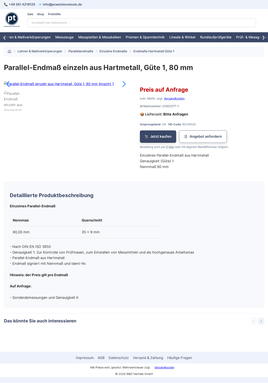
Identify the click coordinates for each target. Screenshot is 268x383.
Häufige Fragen (179, 358)
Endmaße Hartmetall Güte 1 (153, 51)
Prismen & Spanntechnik (145, 37)
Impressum (85, 358)
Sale (30, 14)
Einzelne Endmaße (113, 51)
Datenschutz (118, 358)
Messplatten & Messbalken (99, 37)
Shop (40, 14)
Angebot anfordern (206, 136)
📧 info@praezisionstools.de (60, 4)
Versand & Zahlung (148, 358)
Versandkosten (174, 98)
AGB (101, 358)
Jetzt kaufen (160, 136)
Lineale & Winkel (182, 37)
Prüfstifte (54, 14)
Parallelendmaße (80, 51)
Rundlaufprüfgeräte (216, 37)
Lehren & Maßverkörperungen (26, 37)
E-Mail (170, 147)
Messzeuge (64, 37)
